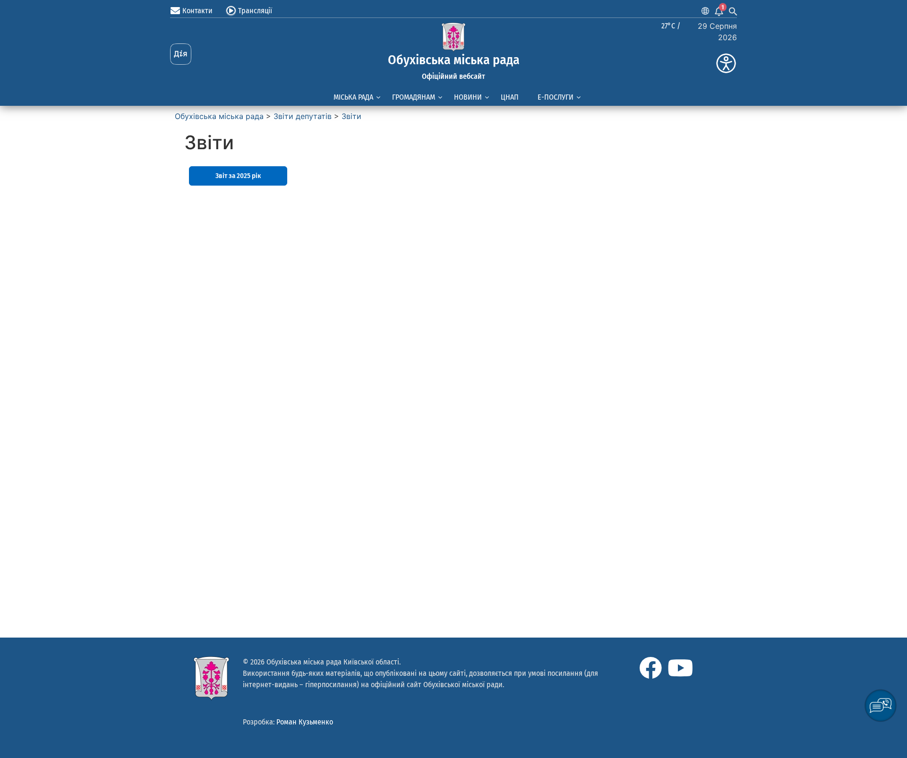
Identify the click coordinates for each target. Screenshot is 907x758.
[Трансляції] (231, 11)
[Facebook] (650, 667)
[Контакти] (175, 11)
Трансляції (255, 10)
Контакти (197, 10)
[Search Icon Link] (733, 11)
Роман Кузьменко (304, 721)
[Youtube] (680, 667)
